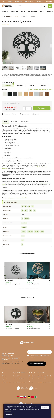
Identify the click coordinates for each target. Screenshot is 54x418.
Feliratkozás (40, 363)
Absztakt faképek (42, 373)
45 (25, 206)
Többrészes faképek (42, 379)
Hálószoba (30, 231)
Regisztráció (49, 1)
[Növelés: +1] (30, 108)
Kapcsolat (10, 1)
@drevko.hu (24, 388)
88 (34, 210)
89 (22, 206)
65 (22, 210)
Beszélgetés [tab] (24, 121)
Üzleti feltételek (17, 376)
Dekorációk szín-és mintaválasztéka (41, 89)
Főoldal (4, 373)
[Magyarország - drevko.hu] (18, 396)
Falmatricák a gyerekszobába (45, 376)
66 (32, 206)
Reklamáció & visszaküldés (19, 382)
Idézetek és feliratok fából (44, 382)
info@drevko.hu (29, 342)
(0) (10, 24)
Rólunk (3, 1)
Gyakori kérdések (18, 1)
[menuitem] (5, 11)
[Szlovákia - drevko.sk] (21, 396)
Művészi (27, 218)
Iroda (42, 231)
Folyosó (37, 231)
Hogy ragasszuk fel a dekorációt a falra (18, 198)
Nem (23, 236)
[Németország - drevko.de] (29, 396)
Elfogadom (45, 407)
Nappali (23, 231)
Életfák (30, 382)
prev (3, 275)
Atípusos (24, 227)
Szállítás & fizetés (29, 1)
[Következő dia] (51, 45)
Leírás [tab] (5, 121)
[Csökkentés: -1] (24, 108)
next (51, 275)
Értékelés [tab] (14, 121)
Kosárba (41, 108)
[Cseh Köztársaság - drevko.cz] (25, 396)
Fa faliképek (32, 373)
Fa (22, 218)
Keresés (43, 6)
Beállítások (9, 414)
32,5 (30, 210)
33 (29, 206)
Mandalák (31, 379)
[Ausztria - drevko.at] (32, 396)
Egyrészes (24, 223)
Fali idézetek (32, 376)
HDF (23, 240)
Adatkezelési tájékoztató (19, 379)
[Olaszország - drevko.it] (36, 396)
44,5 (26, 210)
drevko (35, 388)
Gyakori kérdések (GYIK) (19, 373)
